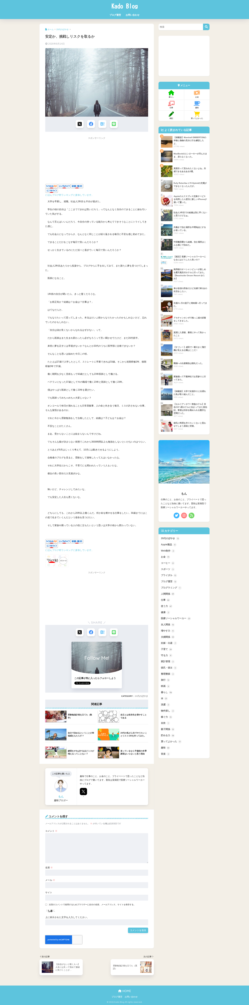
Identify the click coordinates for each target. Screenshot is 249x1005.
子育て (166, 649)
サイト (48, 892)
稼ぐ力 (166, 717)
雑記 (171, 118)
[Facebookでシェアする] (91, 124)
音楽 (165, 754)
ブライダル (168, 575)
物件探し (167, 710)
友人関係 (167, 624)
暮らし (171, 97)
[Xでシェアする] (80, 124)
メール (50, 880)
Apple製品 (168, 544)
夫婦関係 (167, 637)
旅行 (165, 680)
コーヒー (167, 563)
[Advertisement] (96, 161)
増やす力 (167, 630)
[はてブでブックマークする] (102, 124)
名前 (49, 867)
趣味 (197, 108)
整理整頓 (167, 674)
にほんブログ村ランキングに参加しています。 (69, 195)
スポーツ (167, 569)
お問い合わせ (132, 15)
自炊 (165, 723)
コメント (51, 831)
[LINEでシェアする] (114, 124)
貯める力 (167, 735)
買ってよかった (197, 118)
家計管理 (167, 661)
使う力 (166, 606)
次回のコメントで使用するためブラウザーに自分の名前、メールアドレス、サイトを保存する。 (92, 904)
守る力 (166, 655)
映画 (165, 686)
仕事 (171, 108)
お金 (197, 97)
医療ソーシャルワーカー (175, 618)
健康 (165, 612)
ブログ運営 (115, 15)
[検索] (206, 27)
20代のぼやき (141, 696)
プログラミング (170, 587)
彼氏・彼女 (168, 667)
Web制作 (167, 550)
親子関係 (167, 729)
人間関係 (167, 593)
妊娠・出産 (168, 643)
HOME (126, 991)
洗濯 (165, 704)
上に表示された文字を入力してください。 (67, 917)
